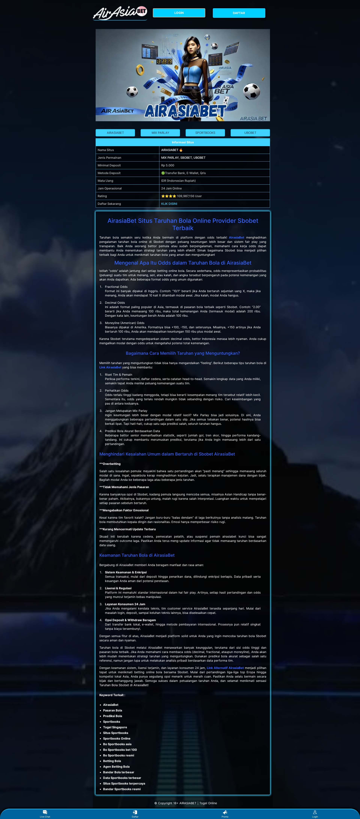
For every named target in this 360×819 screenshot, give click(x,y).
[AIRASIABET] (120, 13)
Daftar (135, 816)
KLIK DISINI (169, 204)
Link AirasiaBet (110, 367)
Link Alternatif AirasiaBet (225, 668)
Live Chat (45, 816)
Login (315, 816)
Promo (225, 816)
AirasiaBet (236, 237)
